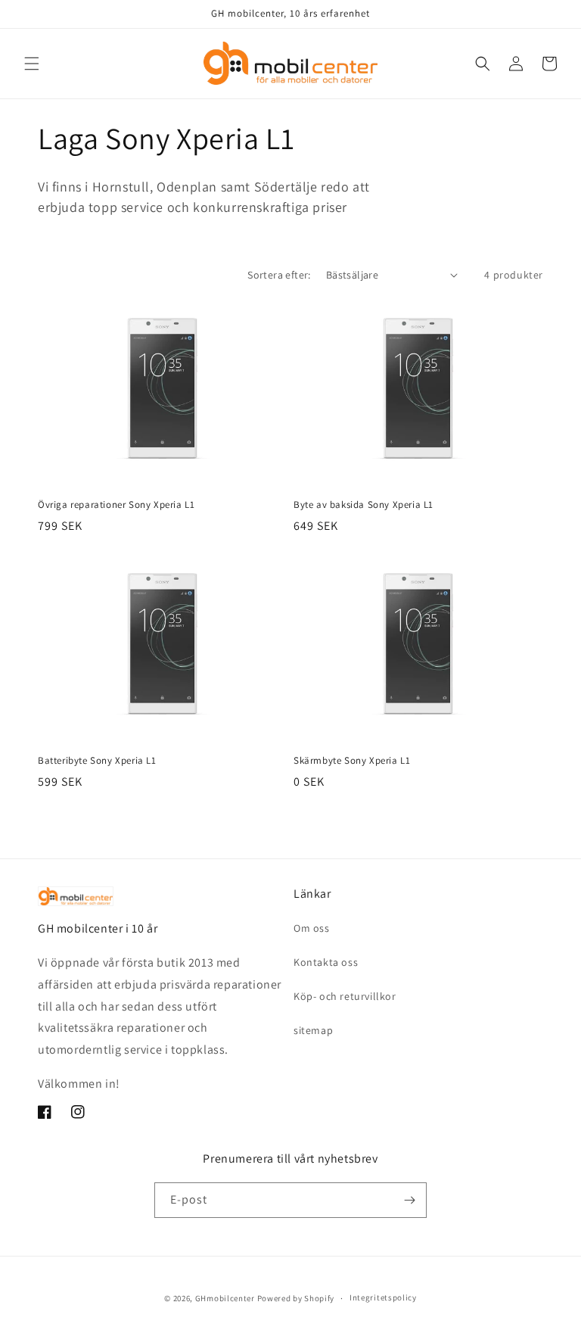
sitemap (313, 1030)
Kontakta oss (326, 962)
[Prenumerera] (409, 1200)
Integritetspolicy (383, 1297)
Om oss (312, 928)
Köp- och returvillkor (345, 996)
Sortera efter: (279, 275)
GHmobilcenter (225, 1298)
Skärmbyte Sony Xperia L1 (352, 761)
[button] (31, 63)
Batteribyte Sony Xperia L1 (97, 761)
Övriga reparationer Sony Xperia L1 (116, 505)
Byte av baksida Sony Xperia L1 (363, 505)
